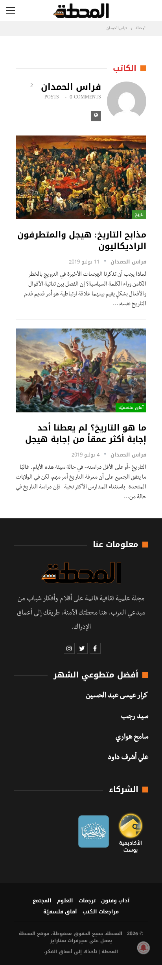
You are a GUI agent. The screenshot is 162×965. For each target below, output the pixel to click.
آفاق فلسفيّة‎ (131, 407)
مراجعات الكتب (101, 912)
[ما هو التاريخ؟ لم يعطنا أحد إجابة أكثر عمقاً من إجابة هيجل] (81, 370)
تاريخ (139, 214)
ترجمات (87, 901)
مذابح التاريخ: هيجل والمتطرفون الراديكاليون (81, 240)
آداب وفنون (115, 901)
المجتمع (42, 901)
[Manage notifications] (143, 947)
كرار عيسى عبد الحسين (117, 696)
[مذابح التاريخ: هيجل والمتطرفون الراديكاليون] (81, 177)
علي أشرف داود (128, 758)
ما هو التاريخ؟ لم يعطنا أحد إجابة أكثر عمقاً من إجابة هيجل (85, 433)
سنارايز (58, 940)
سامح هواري (132, 737)
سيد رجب (134, 717)
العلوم (65, 901)
